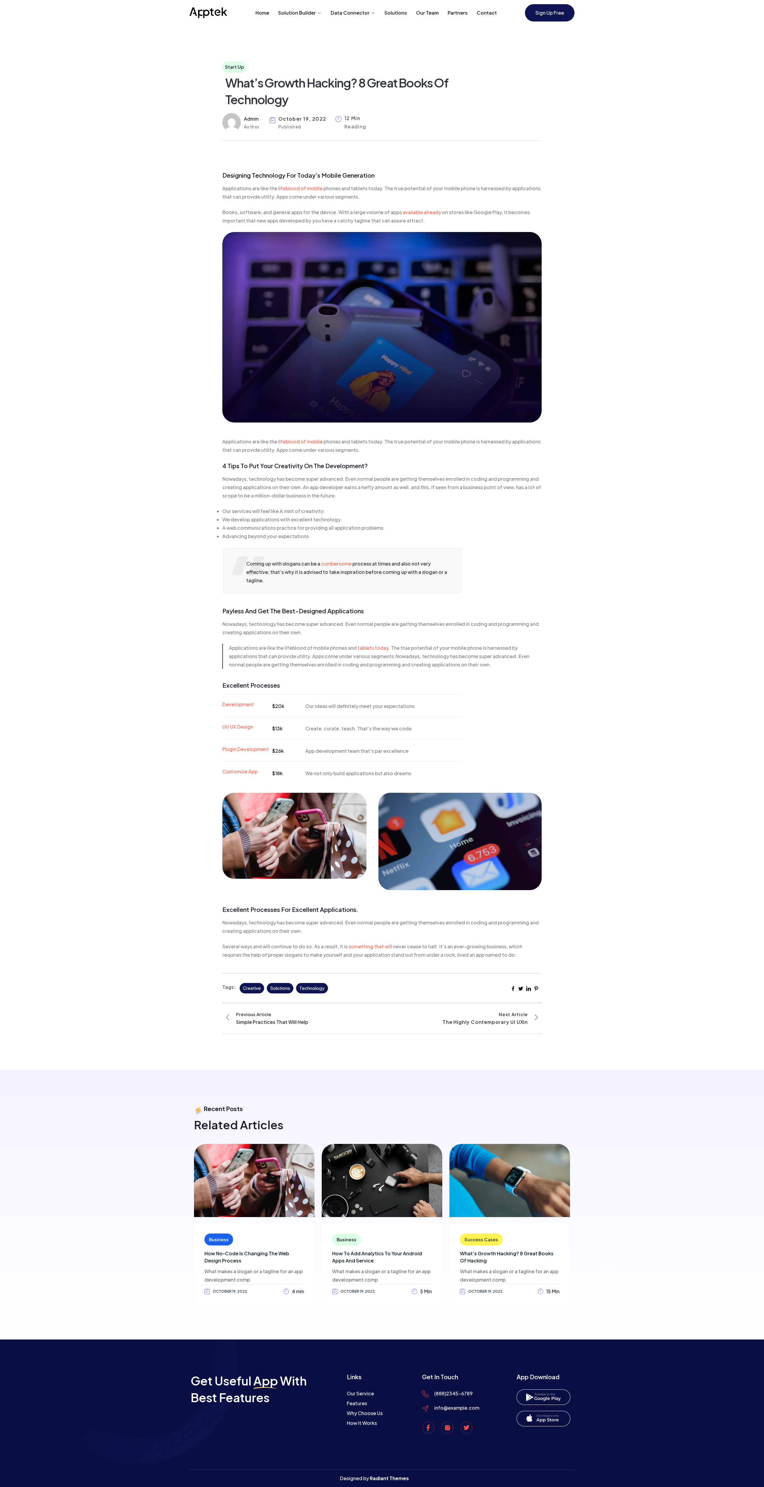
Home (262, 13)
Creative (252, 988)
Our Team (427, 13)
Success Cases (481, 1239)
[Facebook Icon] (428, 1427)
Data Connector (350, 13)
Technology (312, 988)
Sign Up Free (549, 13)
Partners (458, 13)
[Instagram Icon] (447, 1427)
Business (219, 1239)
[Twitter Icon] (466, 1427)
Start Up (234, 67)
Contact (487, 13)
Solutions (395, 13)
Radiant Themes (389, 1478)
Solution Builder (297, 13)
